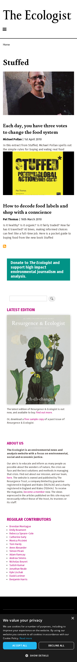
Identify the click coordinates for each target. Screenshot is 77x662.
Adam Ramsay (17, 554)
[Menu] (4, 29)
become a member (34, 491)
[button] (38, 655)
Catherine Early (17, 537)
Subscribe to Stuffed (4, 246)
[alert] (38, 638)
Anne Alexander (18, 547)
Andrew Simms (17, 558)
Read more (26, 638)
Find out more (44, 412)
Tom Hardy (15, 544)
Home (6, 44)
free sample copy (34, 419)
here (9, 477)
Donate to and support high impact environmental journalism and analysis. (37, 269)
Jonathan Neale (18, 568)
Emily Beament (17, 529)
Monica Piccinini (18, 540)
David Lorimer (17, 575)
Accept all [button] (19, 645)
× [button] (72, 618)
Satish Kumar (17, 565)
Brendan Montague (20, 526)
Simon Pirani (16, 550)
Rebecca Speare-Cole (21, 533)
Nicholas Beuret (18, 561)
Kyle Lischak (16, 572)
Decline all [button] (56, 645)
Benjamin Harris (18, 579)
